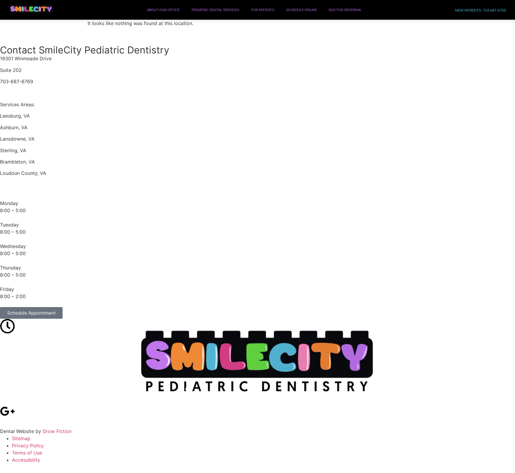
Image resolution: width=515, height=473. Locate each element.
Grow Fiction (57, 431)
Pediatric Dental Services (215, 10)
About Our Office (163, 10)
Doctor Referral (345, 10)
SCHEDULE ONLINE (301, 10)
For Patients (262, 10)
